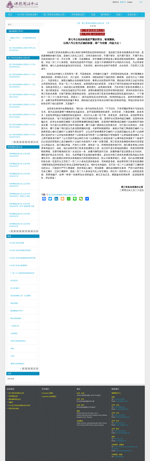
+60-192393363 (119, 456)
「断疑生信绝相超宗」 (17, 364)
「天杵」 (12, 356)
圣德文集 (132, 14)
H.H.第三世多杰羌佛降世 (18, 265)
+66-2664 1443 (118, 439)
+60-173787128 (119, 447)
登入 (141, 2)
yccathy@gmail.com (122, 401)
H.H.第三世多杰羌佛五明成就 (20, 250)
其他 (118, 14)
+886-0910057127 (119, 423)
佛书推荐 (105, 14)
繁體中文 (123, 2)
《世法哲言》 (14, 280)
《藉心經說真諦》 (15, 318)
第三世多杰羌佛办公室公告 (93, 23)
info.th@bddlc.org (121, 441)
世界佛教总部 (78, 14)
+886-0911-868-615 (120, 431)
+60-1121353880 (129, 447)
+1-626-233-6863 (119, 399)
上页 (78, 23)
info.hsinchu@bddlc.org (123, 433)
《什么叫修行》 (15, 288)
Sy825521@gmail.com (122, 417)
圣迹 (93, 14)
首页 (10, 14)
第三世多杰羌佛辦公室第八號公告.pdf (62, 195)
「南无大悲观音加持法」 (18, 341)
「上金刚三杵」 (15, 326)
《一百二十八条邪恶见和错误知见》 (22, 273)
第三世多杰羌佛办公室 (54, 14)
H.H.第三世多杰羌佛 (27, 14)
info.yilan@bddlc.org (122, 425)
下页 (107, 23)
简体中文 (116, 2)
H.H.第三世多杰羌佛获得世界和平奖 (22, 258)
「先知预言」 (14, 333)
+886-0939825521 (119, 407)
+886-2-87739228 (119, 415)
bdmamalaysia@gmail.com (124, 451)
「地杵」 (12, 348)
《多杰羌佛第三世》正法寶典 (20, 296)
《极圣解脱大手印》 (16, 311)
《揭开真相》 (14, 303)
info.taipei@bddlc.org (122, 409)
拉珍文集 (10, 379)
